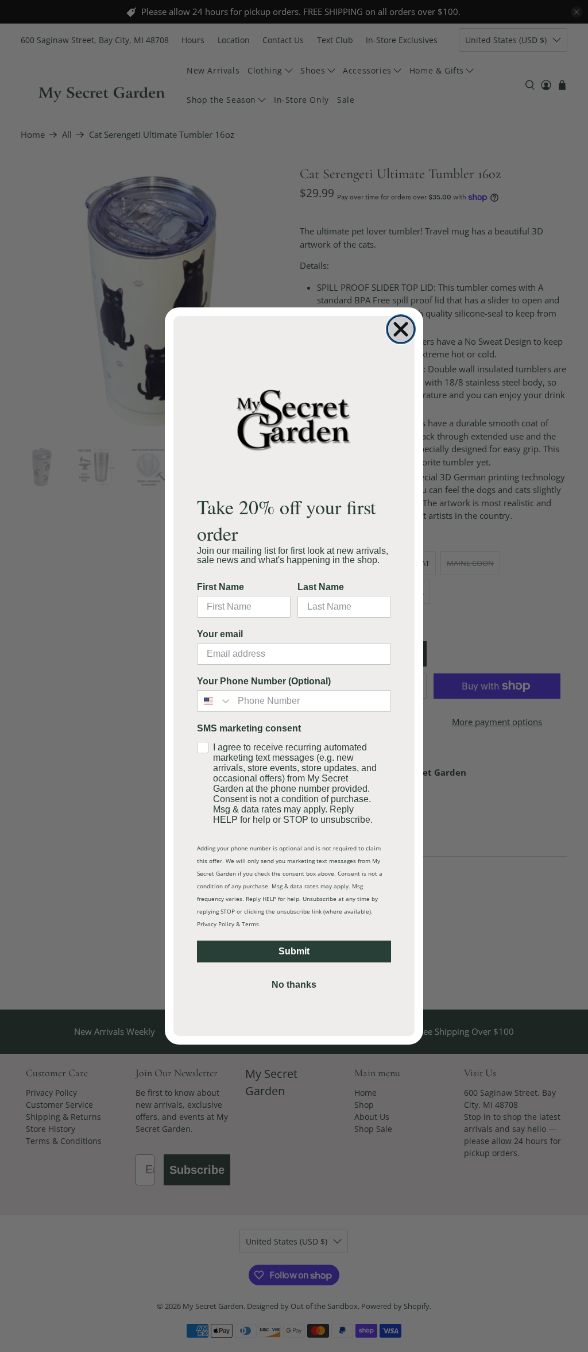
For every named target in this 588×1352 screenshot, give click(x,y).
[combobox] (215, 701)
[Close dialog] (400, 329)
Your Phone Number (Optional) (264, 681)
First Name (220, 587)
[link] (294, 419)
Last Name (320, 587)
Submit (294, 951)
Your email (220, 634)
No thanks (294, 984)
